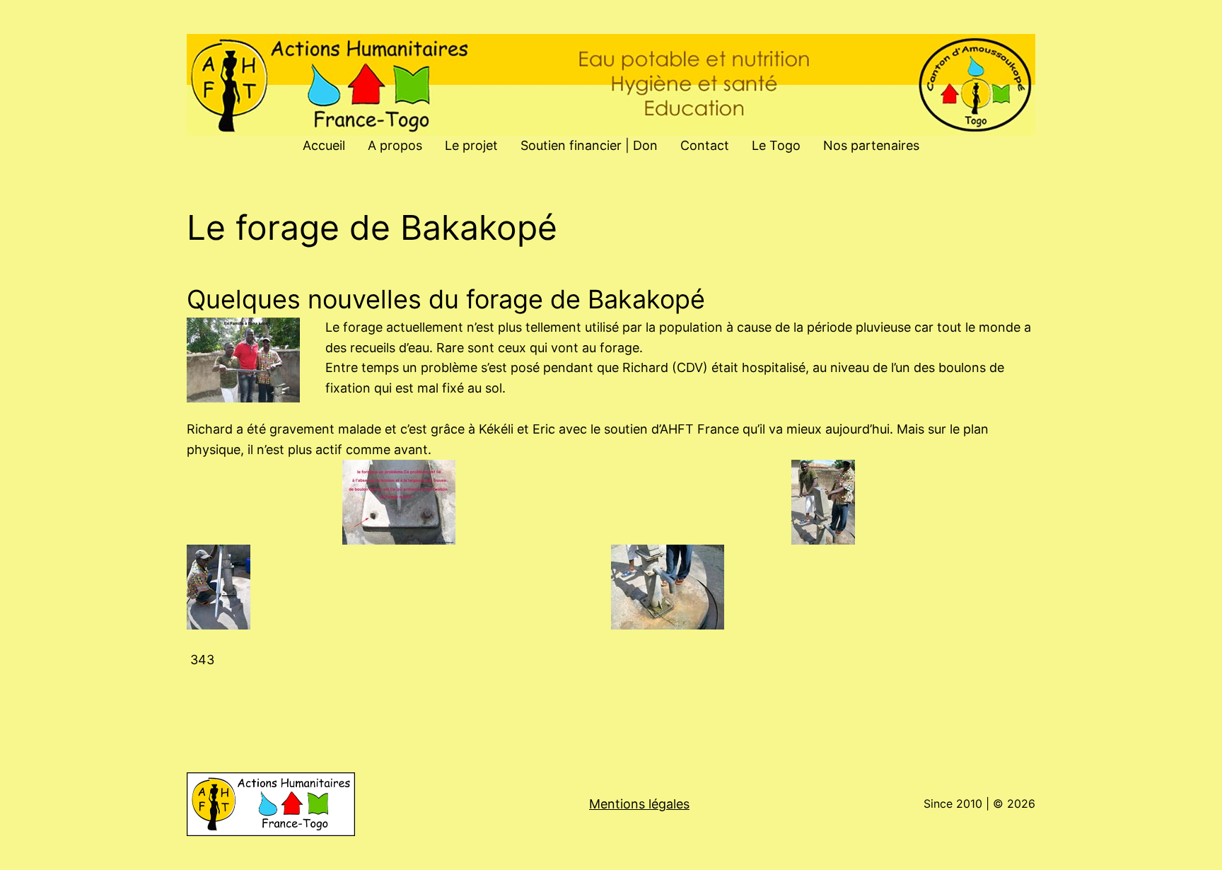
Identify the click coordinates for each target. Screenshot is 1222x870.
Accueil (324, 145)
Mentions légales (639, 803)
